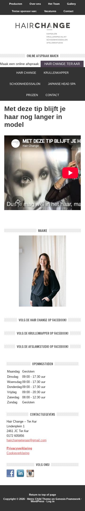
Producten (15, 3)
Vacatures (50, 11)
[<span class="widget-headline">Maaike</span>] (42, 271)
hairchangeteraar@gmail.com (27, 440)
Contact (68, 11)
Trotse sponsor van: (22, 11)
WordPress (37, 501)
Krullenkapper (54, 72)
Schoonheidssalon (23, 84)
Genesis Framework (67, 498)
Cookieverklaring (18, 453)
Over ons (35, 3)
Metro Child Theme (39, 498)
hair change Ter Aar (62, 64)
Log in (51, 501)
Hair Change (26, 72)
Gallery (70, 3)
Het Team (54, 3)
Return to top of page (42, 494)
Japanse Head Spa (62, 84)
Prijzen (30, 95)
